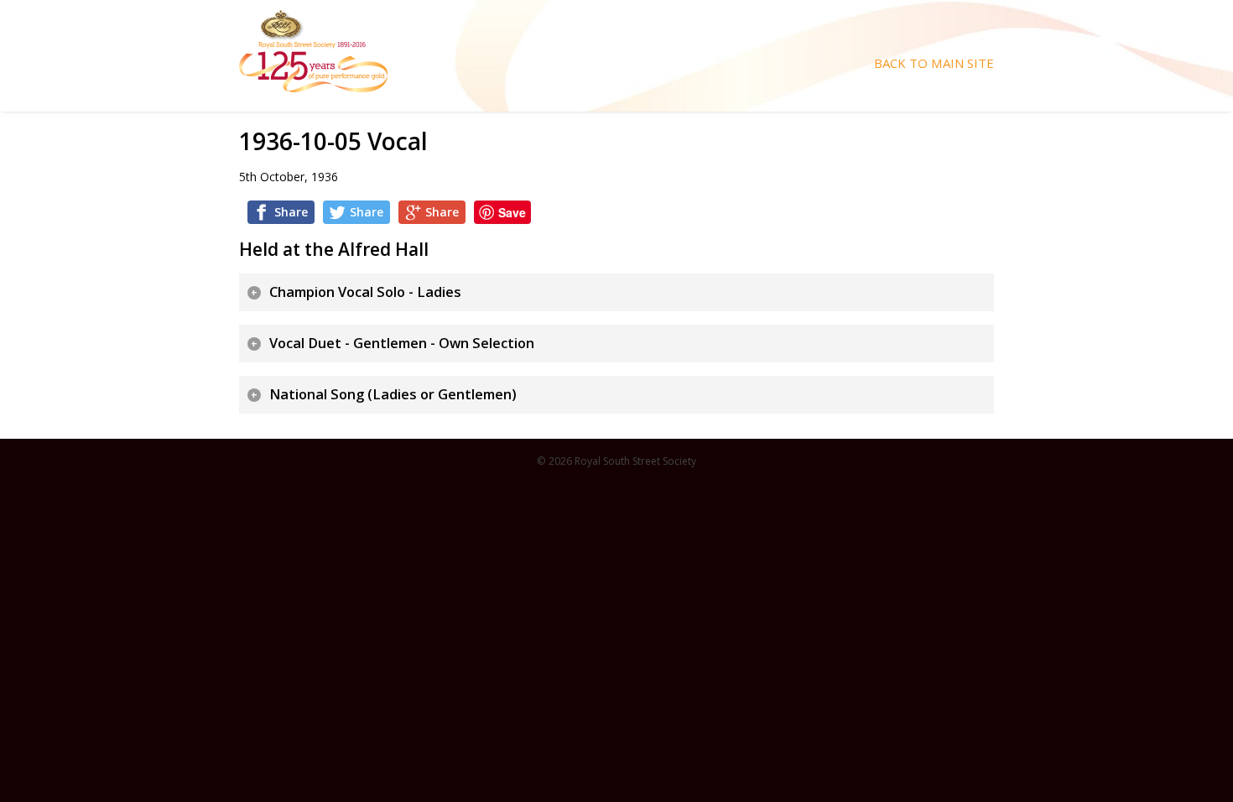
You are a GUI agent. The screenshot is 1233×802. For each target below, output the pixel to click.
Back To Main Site (934, 63)
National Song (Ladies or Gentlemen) (393, 394)
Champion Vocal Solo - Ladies (365, 292)
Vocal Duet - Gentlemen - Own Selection (401, 343)
